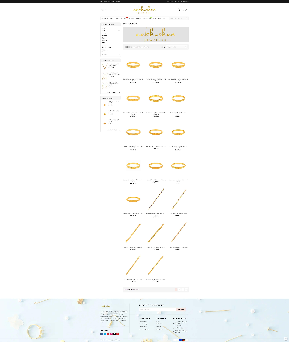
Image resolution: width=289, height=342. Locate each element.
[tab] (111, 28)
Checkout (170, 1)
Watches (104, 54)
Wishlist (177, 1)
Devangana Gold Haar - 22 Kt (113, 64)
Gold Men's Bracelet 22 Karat (178, 213)
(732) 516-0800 (179, 328)
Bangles (104, 33)
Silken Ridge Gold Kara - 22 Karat (133, 213)
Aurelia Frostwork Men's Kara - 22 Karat (133, 180)
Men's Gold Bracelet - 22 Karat (133, 247)
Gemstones (105, 49)
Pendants (104, 40)
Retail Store (159, 324)
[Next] (186, 289)
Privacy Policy (143, 326)
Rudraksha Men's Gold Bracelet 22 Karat (156, 214)
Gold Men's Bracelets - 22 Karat (155, 279)
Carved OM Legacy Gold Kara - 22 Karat (133, 79)
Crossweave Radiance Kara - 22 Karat (178, 180)
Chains (104, 45)
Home (103, 28)
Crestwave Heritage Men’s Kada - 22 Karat (155, 113)
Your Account (143, 321)
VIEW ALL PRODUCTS (112, 92)
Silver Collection (106, 47)
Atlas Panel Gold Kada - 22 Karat (156, 146)
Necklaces (104, 31)
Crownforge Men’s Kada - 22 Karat (178, 113)
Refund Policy (143, 324)
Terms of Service (144, 329)
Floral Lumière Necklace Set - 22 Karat (114, 84)
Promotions (159, 329)
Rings (103, 38)
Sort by (163, 47)
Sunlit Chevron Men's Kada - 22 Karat (133, 147)
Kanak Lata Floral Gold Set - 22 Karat (114, 73)
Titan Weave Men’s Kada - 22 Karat (178, 147)
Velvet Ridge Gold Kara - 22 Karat (156, 180)
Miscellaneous (106, 52)
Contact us (159, 326)
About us (158, 321)
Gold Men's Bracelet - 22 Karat (133, 279)
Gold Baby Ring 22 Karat (114, 102)
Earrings (104, 42)
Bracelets (104, 35)
